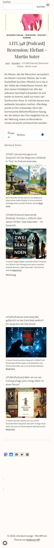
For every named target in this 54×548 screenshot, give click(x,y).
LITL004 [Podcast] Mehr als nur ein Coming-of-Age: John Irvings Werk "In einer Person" (25, 381)
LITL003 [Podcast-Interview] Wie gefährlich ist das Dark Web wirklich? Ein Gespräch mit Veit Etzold (25, 320)
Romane (27, 38)
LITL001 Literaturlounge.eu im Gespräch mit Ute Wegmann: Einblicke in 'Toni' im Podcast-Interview (26, 158)
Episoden (16, 63)
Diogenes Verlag (15, 35)
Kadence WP (33, 539)
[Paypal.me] (42, 134)
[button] (5, 543)
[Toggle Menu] (48, 5)
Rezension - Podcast (35, 35)
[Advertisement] (26, 294)
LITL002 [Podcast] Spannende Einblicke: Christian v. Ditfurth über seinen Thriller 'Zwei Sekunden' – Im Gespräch (24, 220)
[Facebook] (16, 454)
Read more (16, 270)
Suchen (7, 1)
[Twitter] (22, 454)
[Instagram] (27, 454)
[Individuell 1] (5, 454)
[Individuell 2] (11, 454)
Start (7, 63)
